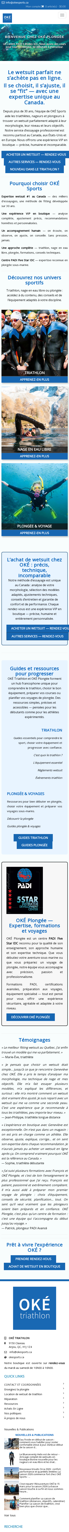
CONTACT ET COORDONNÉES (22, 1384)
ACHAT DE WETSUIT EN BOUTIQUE (34, 1266)
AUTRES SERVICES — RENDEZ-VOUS (35, 162)
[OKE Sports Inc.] (6, 18)
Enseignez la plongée (16, 1389)
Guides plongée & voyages (23, 826)
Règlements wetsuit (50, 770)
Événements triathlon (48, 778)
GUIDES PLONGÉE (35, 845)
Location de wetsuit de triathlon (23, 1394)
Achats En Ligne (13, 1408)
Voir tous (10, 1515)
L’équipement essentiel (47, 762)
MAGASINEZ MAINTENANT (39, 50)
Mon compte (33, 6)
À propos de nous (14, 1418)
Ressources (11, 1403)
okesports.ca (16, 1357)
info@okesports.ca (17, 2)
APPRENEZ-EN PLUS (34, 379)
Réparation (10, 1399)
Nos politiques (12, 1413)
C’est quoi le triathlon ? (47, 755)
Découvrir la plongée (20, 818)
